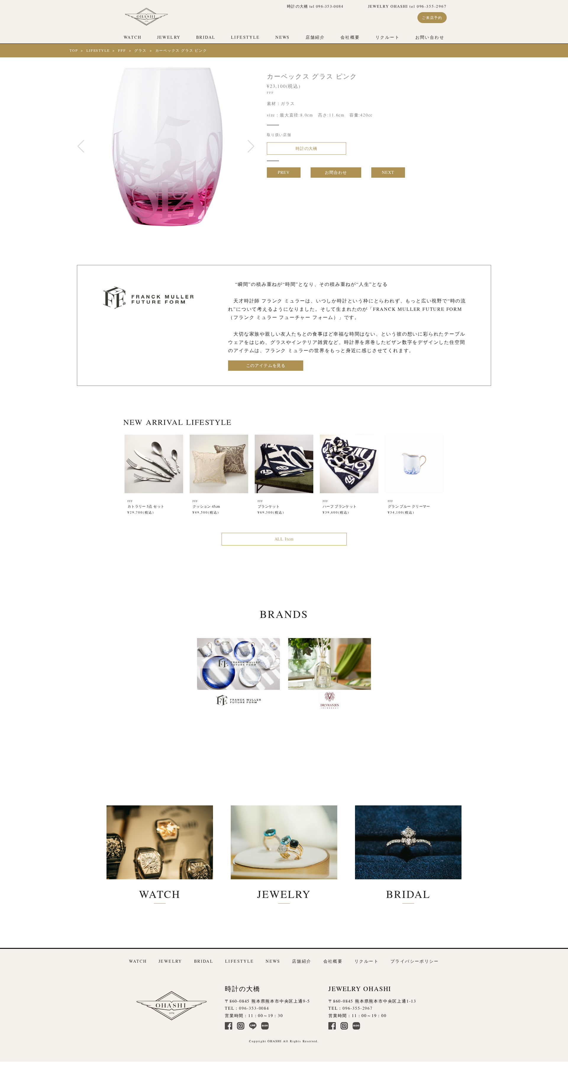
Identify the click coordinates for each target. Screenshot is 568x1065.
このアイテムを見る (266, 365)
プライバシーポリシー (414, 961)
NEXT (388, 172)
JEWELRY (169, 37)
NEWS (282, 37)
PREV (283, 172)
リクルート (387, 37)
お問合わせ (336, 172)
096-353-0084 (254, 1008)
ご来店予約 (432, 17)
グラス (140, 50)
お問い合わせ (429, 37)
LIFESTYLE (245, 37)
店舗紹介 (315, 37)
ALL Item (284, 539)
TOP (74, 50)
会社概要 (350, 37)
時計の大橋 (306, 148)
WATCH (132, 37)
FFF (122, 50)
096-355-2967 (358, 1008)
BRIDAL (205, 37)
